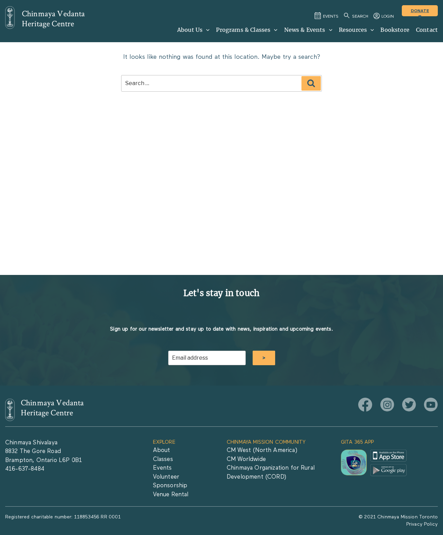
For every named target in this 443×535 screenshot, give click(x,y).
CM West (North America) (262, 450)
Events (162, 468)
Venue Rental (171, 495)
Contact (427, 29)
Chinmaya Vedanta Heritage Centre (53, 19)
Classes (163, 459)
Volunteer (166, 477)
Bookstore (394, 29)
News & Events (304, 29)
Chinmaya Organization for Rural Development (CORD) (271, 472)
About (161, 450)
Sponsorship (170, 486)
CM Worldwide (246, 459)
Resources (353, 29)
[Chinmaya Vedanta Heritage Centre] (10, 17)
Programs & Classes (243, 29)
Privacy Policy (422, 524)
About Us (189, 29)
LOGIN (387, 17)
